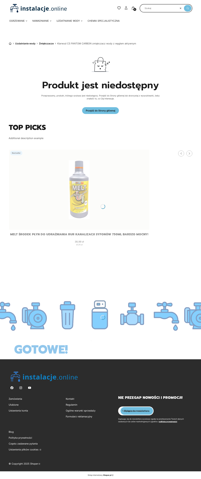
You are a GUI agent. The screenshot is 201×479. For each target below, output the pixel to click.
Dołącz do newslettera (136, 410)
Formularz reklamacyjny (79, 416)
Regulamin (71, 404)
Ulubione (14, 404)
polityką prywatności (168, 421)
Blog (11, 431)
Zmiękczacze (46, 43)
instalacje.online (10, 43)
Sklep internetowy (99, 475)
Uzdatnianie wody (25, 43)
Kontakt (70, 398)
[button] (187, 8)
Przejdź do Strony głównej (100, 110)
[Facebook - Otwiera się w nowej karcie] (12, 387)
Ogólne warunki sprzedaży (80, 410)
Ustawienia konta (18, 410)
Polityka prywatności (20, 437)
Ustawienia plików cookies (24, 449)
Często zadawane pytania (23, 443)
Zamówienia (15, 398)
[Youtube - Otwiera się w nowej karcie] (29, 387)
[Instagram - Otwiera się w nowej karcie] (21, 387)
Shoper (34, 463)
